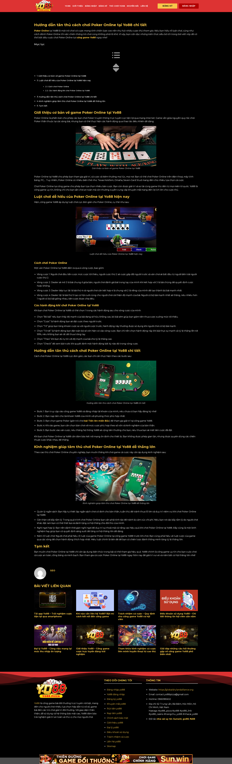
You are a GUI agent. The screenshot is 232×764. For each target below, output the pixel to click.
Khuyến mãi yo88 (116, 704)
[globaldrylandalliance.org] (47, 6)
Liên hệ (144, 6)
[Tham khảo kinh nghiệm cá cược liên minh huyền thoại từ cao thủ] (137, 635)
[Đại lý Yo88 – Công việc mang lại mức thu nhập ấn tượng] (53, 635)
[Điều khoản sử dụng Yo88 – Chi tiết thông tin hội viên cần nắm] (179, 600)
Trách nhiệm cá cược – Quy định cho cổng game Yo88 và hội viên (136, 616)
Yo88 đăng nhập (116, 694)
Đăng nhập (91, 6)
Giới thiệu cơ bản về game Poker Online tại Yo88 (62, 76)
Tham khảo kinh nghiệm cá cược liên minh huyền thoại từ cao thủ (137, 650)
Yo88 (67, 6)
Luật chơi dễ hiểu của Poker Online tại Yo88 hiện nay (65, 80)
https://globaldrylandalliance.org (175, 689)
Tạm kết (43, 106)
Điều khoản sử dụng (118, 732)
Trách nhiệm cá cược (118, 737)
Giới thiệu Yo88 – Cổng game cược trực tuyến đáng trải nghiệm (92, 651)
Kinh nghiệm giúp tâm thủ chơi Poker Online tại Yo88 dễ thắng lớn (72, 101)
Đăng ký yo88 (114, 699)
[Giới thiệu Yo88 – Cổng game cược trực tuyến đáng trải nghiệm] (95, 635)
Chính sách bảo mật (117, 718)
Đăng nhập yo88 (116, 689)
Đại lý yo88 (113, 727)
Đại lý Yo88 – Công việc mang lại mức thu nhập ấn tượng (53, 650)
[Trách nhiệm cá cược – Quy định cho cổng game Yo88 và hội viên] (137, 600)
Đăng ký (103, 6)
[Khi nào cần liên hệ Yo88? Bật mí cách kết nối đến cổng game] (95, 600)
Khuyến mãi (133, 6)
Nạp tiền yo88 (114, 713)
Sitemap (111, 746)
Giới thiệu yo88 (115, 722)
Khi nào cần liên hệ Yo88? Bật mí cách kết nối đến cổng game (95, 615)
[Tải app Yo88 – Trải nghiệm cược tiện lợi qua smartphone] (53, 600)
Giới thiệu (77, 6)
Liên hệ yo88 (114, 741)
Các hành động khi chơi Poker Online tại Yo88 (69, 90)
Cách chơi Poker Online (58, 86)
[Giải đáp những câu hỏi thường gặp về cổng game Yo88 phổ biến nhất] (179, 635)
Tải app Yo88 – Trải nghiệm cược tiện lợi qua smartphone (53, 615)
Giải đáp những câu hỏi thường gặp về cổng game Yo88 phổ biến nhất (178, 651)
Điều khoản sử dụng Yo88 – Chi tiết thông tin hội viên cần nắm (178, 615)
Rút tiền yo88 (114, 708)
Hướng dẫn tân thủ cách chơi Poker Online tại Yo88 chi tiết (68, 97)
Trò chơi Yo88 (117, 6)
